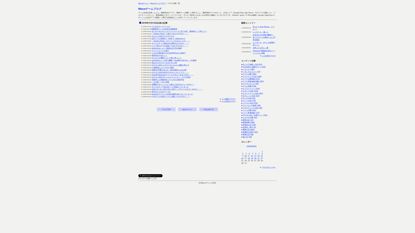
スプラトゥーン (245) (251, 88)
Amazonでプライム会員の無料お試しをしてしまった (172, 94)
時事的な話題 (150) (250, 132)
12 (252, 156)
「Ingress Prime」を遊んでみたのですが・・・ (170, 34)
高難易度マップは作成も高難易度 (164, 29)
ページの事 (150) (249, 110)
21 (258, 158)
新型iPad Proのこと (159, 55)
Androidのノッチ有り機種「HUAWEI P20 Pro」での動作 (174, 60)
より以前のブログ (229, 101)
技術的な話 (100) (249, 125)
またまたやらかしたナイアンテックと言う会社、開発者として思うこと (179, 31)
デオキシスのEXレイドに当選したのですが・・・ (171, 96)
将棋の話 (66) (248, 134)
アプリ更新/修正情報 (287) (253, 81)
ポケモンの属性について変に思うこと (166, 58)
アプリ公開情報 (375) (251, 79)
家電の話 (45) (248, 120)
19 (252, 158)
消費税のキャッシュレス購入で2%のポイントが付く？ (173, 84)
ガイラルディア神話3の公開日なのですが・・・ (170, 43)
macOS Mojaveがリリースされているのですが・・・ (173, 75)
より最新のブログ (229, 99)
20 (255, 158)
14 (258, 156)
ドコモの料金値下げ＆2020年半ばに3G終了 (169, 53)
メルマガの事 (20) (250, 117)
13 (255, 156)
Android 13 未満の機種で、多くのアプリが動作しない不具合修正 (264, 37)
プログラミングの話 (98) (252, 108)
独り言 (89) (247, 137)
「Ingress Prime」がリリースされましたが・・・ (171, 41)
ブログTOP (166, 109)
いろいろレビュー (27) (251, 72)
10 (245, 156)
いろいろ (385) (249, 69)
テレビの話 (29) (249, 98)
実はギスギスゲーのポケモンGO (164, 63)
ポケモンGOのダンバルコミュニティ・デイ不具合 (171, 77)
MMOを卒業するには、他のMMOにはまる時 (169, 70)
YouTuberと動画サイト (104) (254, 67)
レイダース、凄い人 (260, 32)
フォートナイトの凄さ (160, 51)
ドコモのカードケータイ (161, 26)
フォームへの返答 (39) (252, 105)
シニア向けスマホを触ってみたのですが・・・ (170, 46)
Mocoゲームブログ (150, 8)
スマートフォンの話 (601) (253, 93)
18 (249, 158)
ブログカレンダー (269, 167)
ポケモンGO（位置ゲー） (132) (255, 115)
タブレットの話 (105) (251, 96)
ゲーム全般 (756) (249, 86)
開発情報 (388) (249, 122)
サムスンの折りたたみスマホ (163, 36)
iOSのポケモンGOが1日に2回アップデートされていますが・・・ (177, 89)
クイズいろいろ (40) (251, 84)
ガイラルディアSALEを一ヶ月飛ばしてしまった (170, 87)
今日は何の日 (208, 109)
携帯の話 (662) (249, 129)
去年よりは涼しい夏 (260, 48)
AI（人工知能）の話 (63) (252, 64)
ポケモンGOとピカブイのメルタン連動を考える (170, 65)
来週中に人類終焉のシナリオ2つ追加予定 (168, 80)
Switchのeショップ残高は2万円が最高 (167, 48)
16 (242, 158)
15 (262, 156)
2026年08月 (252, 146)
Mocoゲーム (187, 109)
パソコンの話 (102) (250, 103)
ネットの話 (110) (249, 101)
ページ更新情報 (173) (251, 113)
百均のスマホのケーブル (161, 92)
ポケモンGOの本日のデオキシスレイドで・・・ (170, 72)
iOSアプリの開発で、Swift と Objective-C (168, 38)
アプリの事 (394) (249, 74)
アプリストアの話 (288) (252, 76)
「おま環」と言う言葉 (160, 82)
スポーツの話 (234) (250, 91)
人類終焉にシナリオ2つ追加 (163, 67)
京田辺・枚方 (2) (249, 127)
